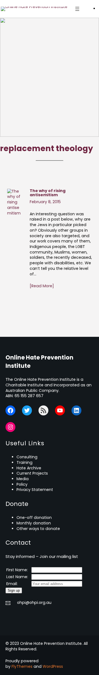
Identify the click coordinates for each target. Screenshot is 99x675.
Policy (22, 484)
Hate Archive (28, 468)
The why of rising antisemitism (47, 193)
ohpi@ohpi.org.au (34, 602)
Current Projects (32, 473)
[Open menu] (77, 9)
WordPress (53, 666)
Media (22, 479)
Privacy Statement (34, 489)
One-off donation (34, 517)
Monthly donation (33, 523)
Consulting (26, 457)
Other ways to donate (38, 528)
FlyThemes (22, 666)
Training (24, 462)
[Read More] (42, 286)
